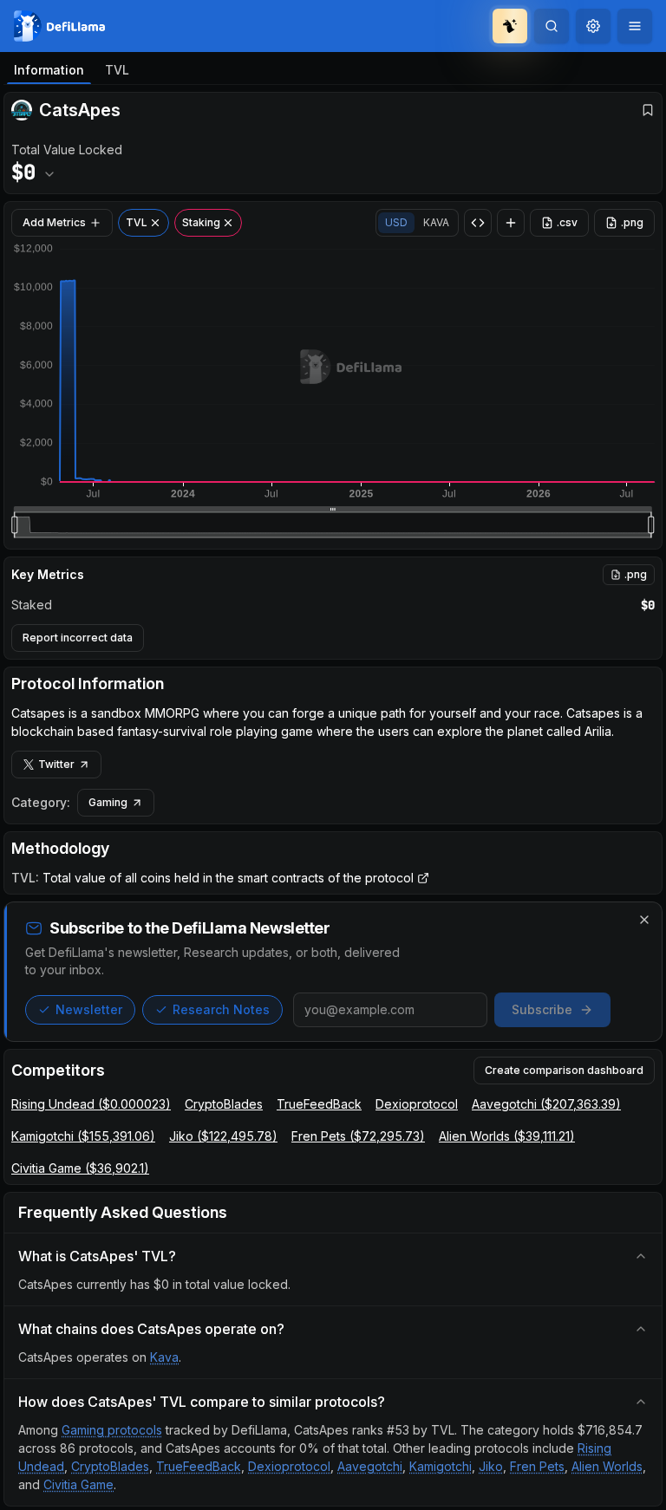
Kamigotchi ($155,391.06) (83, 1136)
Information (49, 69)
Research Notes (221, 1009)
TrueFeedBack (319, 1104)
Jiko (491, 1466)
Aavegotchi (369, 1466)
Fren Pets (537, 1466)
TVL (117, 69)
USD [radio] (396, 222)
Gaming (107, 802)
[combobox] (593, 26)
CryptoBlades (224, 1104)
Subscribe (542, 1009)
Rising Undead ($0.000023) (91, 1104)
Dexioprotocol (416, 1104)
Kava (164, 1357)
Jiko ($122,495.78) (223, 1136)
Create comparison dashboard (564, 1070)
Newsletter (89, 1009)
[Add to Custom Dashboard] (511, 223)
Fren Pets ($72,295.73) (358, 1136)
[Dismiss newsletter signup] (644, 919)
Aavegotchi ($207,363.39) (546, 1104)
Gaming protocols (112, 1429)
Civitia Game (78, 1484)
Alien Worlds (607, 1466)
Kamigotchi (440, 1466)
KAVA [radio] (436, 222)
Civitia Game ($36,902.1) (80, 1168)
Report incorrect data (78, 637)
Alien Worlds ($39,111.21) (507, 1136)
